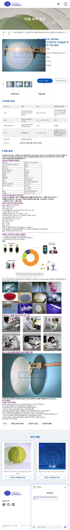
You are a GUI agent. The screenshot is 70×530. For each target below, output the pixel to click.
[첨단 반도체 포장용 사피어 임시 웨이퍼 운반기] (52, 456)
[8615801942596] (8, 505)
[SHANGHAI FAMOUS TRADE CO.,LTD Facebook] (3, 505)
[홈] (12, 495)
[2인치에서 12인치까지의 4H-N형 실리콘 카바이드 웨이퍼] (17, 456)
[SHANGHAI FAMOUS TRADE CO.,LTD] (12, 4)
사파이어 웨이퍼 (18, 32)
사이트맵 (14, 525)
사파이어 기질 (32, 423)
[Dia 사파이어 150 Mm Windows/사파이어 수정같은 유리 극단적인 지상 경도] (24, 57)
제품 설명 (41, 94)
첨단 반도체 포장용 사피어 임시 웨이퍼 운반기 (52, 471)
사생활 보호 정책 (6, 527)
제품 (9, 32)
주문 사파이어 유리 (17, 423)
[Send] (65, 527)
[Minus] (65, 487)
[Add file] (34, 527)
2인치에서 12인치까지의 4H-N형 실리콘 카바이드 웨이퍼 (18, 472)
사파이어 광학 (46, 423)
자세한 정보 (15, 94)
